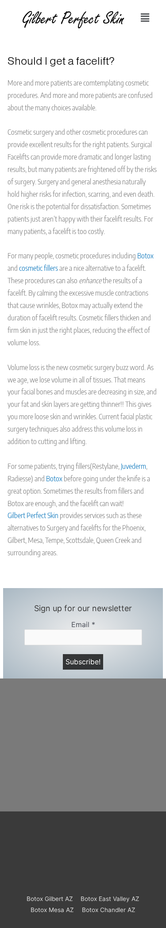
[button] (145, 18)
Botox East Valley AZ (110, 898)
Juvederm (133, 466)
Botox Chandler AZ (108, 909)
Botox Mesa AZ (52, 909)
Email (83, 624)
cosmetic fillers (38, 268)
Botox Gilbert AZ (50, 898)
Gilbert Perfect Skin (33, 515)
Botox (145, 255)
